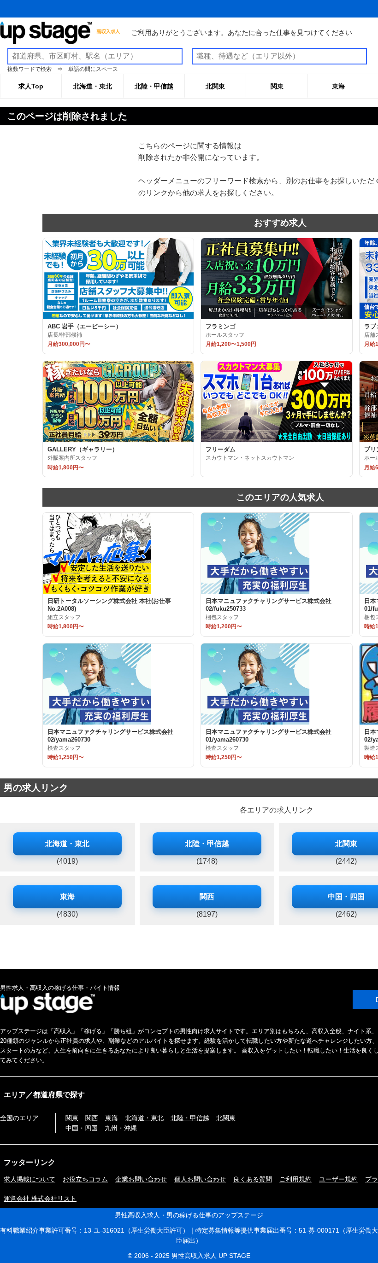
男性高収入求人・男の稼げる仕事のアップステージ (189, 1215)
